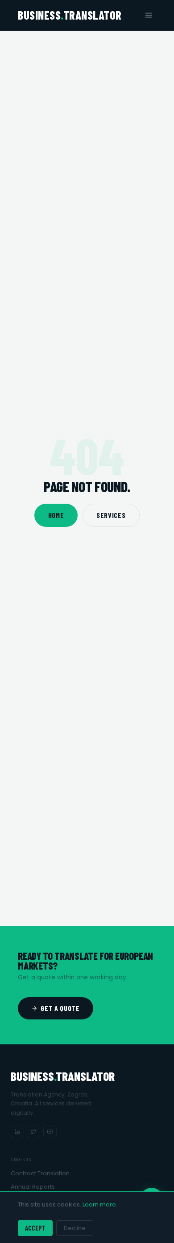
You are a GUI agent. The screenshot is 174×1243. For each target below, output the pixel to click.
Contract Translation (40, 1173)
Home (56, 515)
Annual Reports (33, 1186)
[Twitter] (33, 1131)
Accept (35, 1228)
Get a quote (60, 1008)
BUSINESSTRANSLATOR (70, 15)
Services (110, 515)
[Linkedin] (17, 1131)
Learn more (99, 1204)
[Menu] (148, 15)
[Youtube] (50, 1131)
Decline (75, 1228)
